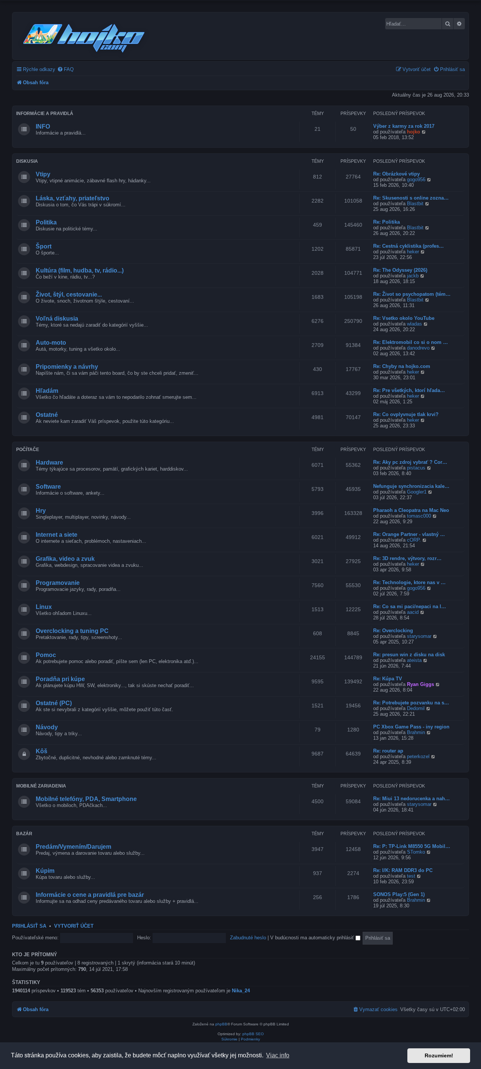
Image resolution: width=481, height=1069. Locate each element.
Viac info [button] (277, 1055)
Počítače (27, 449)
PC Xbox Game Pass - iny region (411, 727)
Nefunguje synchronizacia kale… (411, 486)
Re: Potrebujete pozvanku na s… (411, 703)
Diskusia (27, 161)
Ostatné (47, 415)
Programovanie (58, 583)
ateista (414, 660)
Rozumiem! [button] (439, 1055)
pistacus (416, 468)
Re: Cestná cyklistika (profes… (408, 246)
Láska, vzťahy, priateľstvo (72, 198)
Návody (47, 727)
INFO (43, 126)
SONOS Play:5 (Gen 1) (399, 894)
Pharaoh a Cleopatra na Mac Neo (411, 510)
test (411, 876)
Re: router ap (388, 751)
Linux (44, 607)
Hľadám (47, 391)
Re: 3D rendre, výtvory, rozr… (407, 558)
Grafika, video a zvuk (65, 559)
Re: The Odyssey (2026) (400, 270)
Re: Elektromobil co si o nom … (410, 342)
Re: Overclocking (393, 630)
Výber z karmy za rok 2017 (403, 126)
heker (413, 251)
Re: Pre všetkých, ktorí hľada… (409, 390)
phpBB (221, 1024)
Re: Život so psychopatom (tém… (412, 294)
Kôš (41, 751)
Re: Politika (386, 222)
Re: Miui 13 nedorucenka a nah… (411, 798)
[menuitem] (65, 69)
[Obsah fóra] (84, 36)
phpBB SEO (253, 1034)
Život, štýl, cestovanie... (69, 294)
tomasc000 (419, 516)
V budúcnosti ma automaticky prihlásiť (312, 937)
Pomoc (46, 655)
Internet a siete (56, 534)
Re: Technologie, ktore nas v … (409, 582)
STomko (416, 852)
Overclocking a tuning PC (72, 631)
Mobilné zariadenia (41, 786)
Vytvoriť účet (74, 926)
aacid (413, 612)
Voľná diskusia (57, 318)
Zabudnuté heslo (248, 937)
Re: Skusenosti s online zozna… (411, 198)
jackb (413, 276)
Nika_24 (241, 990)
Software (48, 486)
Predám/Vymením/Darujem (73, 846)
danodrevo (418, 348)
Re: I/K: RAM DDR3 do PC (403, 870)
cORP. (414, 540)
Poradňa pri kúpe (60, 679)
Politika (46, 222)
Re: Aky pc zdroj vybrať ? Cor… (410, 462)
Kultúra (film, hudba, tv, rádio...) (80, 270)
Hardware (49, 462)
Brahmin (416, 732)
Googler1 (417, 492)
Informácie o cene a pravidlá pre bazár (90, 895)
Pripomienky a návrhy (67, 366)
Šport (43, 246)
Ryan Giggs (420, 684)
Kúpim (45, 871)
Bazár (24, 833)
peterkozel (418, 756)
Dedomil (416, 708)
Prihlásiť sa (29, 926)
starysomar (419, 636)
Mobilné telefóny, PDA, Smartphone (86, 799)
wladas (414, 324)
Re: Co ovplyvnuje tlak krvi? (406, 414)
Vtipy (43, 174)
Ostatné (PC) (54, 703)
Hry (41, 510)
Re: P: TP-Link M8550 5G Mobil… (411, 846)
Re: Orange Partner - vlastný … (409, 534)
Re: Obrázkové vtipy (396, 174)
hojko (413, 132)
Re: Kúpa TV (387, 678)
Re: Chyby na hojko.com (401, 366)
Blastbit (415, 203)
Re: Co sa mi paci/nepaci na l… (409, 606)
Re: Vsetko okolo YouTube (403, 318)
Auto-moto (51, 342)
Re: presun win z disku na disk (409, 654)
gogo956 (416, 179)
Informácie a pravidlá (44, 113)
